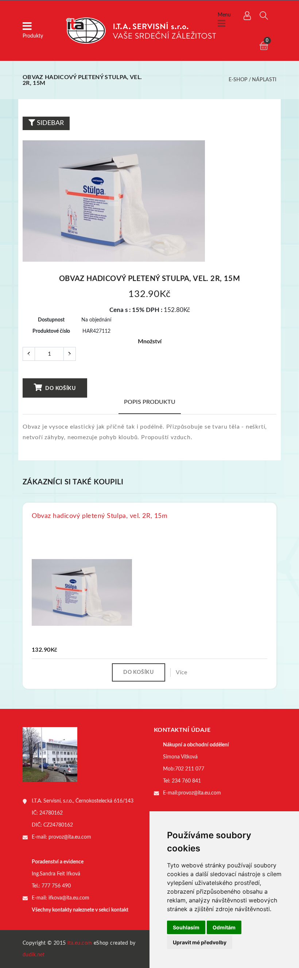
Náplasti (264, 79)
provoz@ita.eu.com (69, 837)
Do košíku (60, 388)
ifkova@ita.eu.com (68, 898)
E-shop (238, 79)
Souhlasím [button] (186, 927)
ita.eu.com (79, 943)
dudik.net (34, 954)
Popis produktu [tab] (149, 402)
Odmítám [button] (224, 927)
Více (181, 672)
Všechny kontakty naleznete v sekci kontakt (80, 910)
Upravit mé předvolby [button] (199, 942)
